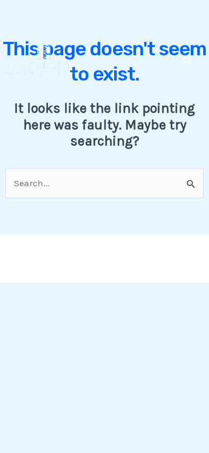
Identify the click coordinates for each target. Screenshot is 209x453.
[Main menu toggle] (187, 60)
